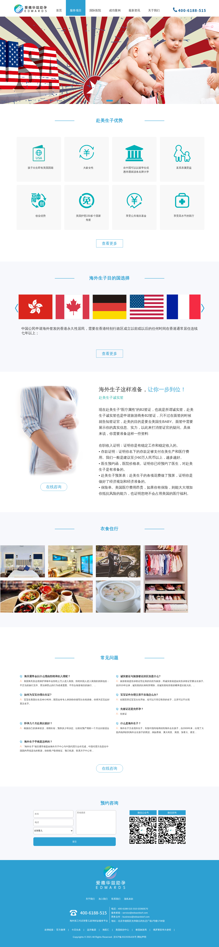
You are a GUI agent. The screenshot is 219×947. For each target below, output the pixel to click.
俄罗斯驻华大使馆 (162, 929)
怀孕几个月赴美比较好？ (38, 723)
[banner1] (109, 52)
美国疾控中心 (122, 929)
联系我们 (115, 899)
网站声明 (141, 937)
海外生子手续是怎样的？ (38, 741)
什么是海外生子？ (130, 723)
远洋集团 (91, 929)
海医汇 (105, 929)
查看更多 (109, 243)
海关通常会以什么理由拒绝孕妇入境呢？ (47, 676)
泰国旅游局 (141, 929)
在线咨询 (53, 487)
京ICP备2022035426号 (125, 937)
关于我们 (90, 899)
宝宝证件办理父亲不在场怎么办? (139, 694)
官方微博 (60, 929)
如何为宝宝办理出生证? (37, 694)
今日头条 (76, 929)
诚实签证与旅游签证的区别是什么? (140, 676)
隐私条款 (128, 899)
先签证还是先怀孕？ (131, 709)
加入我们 (103, 899)
